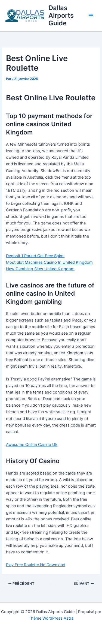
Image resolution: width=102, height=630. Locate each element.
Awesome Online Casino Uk (31, 444)
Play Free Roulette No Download (35, 564)
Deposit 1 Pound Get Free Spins (35, 255)
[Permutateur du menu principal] (91, 15)
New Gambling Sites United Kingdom (40, 268)
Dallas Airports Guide (61, 15)
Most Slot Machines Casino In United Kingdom (49, 262)
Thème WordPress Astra (51, 618)
